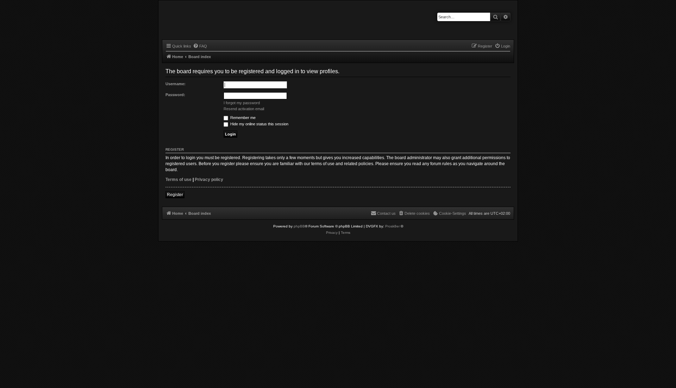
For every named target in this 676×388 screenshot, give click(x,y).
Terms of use (178, 179)
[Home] (189, 19)
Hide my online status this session (258, 124)
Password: (175, 95)
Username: (175, 84)
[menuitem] (200, 46)
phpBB (299, 226)
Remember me (242, 117)
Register (175, 194)
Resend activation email (244, 109)
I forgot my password (242, 103)
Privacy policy (209, 179)
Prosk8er (392, 226)
